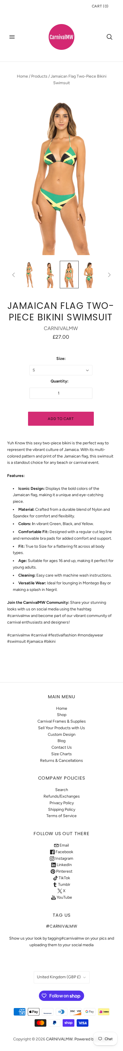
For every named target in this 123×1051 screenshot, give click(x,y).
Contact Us (61, 747)
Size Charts (61, 754)
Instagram (63, 858)
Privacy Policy (61, 802)
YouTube (64, 897)
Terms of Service (61, 815)
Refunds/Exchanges (61, 796)
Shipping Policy (61, 809)
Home (22, 76)
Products (39, 76)
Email (64, 845)
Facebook (64, 851)
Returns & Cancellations (61, 760)
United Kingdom (59, 977)
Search (61, 789)
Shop (61, 714)
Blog (61, 740)
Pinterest (63, 871)
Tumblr (63, 884)
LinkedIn (64, 864)
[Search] (109, 37)
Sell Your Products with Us (61, 727)
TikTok (64, 877)
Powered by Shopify (92, 1039)
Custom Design (62, 734)
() (100, 6)
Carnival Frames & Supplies (61, 721)
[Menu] (12, 37)
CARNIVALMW (61, 328)
